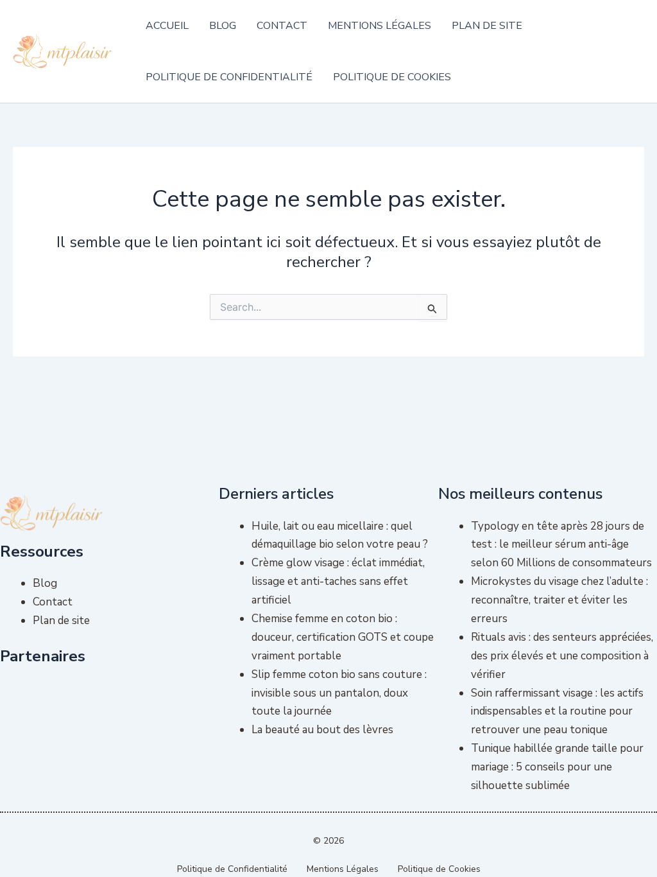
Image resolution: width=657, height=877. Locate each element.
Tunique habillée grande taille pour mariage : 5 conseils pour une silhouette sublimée (557, 767)
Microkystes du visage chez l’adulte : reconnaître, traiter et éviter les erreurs (559, 600)
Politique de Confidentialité (229, 77)
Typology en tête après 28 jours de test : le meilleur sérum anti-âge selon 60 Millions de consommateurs (561, 545)
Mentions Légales (379, 26)
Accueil (167, 26)
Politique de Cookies (392, 77)
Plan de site (487, 26)
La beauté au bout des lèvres (322, 729)
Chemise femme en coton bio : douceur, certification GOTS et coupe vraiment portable (343, 637)
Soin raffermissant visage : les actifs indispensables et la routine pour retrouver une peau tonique (557, 712)
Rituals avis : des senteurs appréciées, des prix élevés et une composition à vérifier (562, 656)
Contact (282, 26)
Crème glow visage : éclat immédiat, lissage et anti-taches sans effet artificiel (338, 581)
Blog (222, 26)
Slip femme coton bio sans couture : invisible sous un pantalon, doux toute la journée (339, 693)
